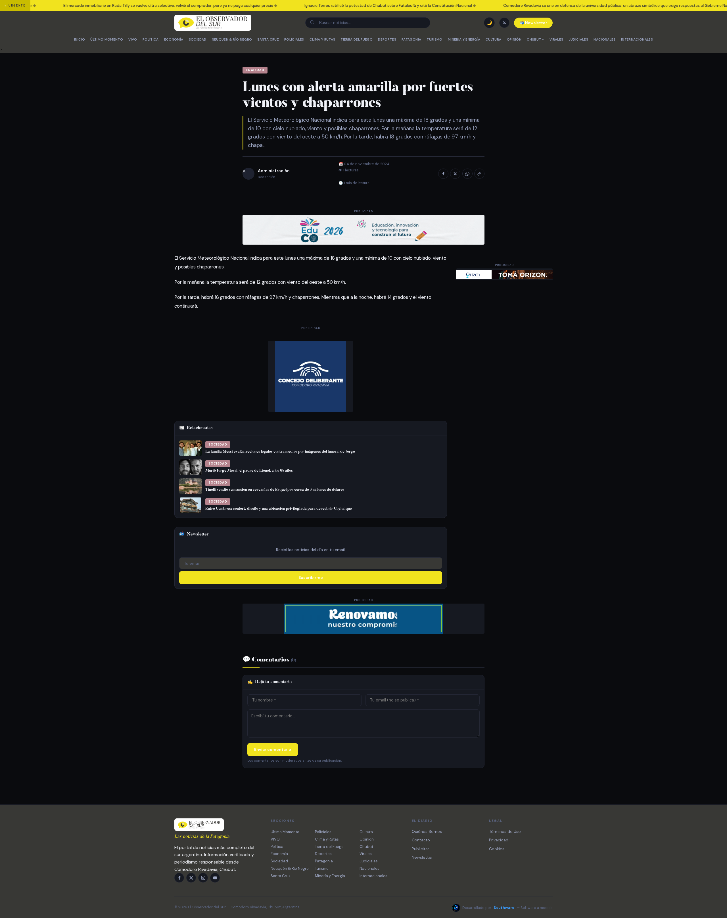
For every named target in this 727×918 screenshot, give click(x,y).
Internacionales (637, 39)
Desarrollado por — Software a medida (507, 907)
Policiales (294, 39)
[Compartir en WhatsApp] (467, 174)
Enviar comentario (272, 749)
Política (151, 39)
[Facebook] (179, 878)
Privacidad (498, 840)
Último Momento (106, 39)
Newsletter (422, 857)
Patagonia (411, 39)
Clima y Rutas (322, 39)
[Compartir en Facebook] (443, 174)
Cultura (493, 39)
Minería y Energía (464, 39)
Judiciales (578, 39)
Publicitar (420, 848)
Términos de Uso (505, 831)
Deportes (387, 39)
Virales (556, 39)
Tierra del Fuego (356, 39)
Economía (173, 39)
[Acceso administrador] (504, 23)
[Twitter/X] (191, 878)
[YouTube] (215, 878)
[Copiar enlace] (479, 174)
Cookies (496, 848)
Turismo (434, 39)
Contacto (421, 840)
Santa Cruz (268, 39)
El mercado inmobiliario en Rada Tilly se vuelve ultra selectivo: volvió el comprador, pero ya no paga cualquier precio (150, 5)
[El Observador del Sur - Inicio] (212, 23)
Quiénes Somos (427, 831)
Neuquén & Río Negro (232, 39)
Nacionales (604, 39)
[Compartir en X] (455, 174)
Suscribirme (310, 577)
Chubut (535, 39)
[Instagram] (203, 878)
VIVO (132, 39)
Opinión (514, 39)
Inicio (79, 39)
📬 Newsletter (533, 22)
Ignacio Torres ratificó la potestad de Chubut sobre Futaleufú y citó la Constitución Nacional (370, 5)
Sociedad (197, 39)
